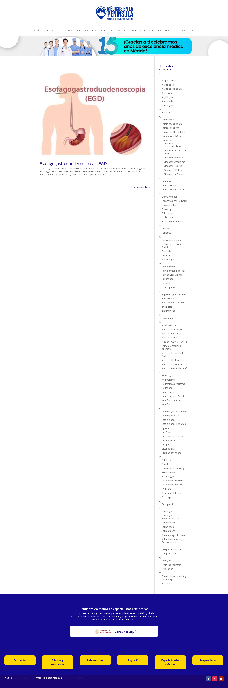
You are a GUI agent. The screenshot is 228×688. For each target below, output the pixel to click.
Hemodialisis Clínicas (172, 274)
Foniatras (166, 232)
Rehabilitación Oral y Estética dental (172, 541)
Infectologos (168, 298)
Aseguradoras (208, 660)
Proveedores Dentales (173, 480)
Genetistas (167, 251)
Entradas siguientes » (139, 186)
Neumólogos (168, 379)
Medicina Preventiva (172, 364)
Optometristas (169, 428)
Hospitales (167, 283)
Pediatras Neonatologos (174, 468)
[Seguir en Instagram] (214, 678)
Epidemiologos (169, 217)
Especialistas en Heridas (174, 221)
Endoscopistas (169, 209)
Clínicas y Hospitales (57, 662)
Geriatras (166, 255)
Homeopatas (168, 287)
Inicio (37, 30)
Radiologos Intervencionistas (170, 517)
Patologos (167, 460)
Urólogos (166, 560)
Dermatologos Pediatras (174, 189)
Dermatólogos (169, 185)
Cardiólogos (168, 119)
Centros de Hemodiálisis (174, 132)
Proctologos (168, 476)
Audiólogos (167, 105)
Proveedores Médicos (173, 484)
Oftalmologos (169, 419)
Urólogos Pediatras (171, 564)
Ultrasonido (167, 568)
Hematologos (168, 266)
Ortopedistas (168, 444)
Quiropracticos (169, 504)
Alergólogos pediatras (173, 88)
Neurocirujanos (169, 392)
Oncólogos (167, 432)
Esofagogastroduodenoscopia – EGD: (74, 163)
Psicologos (167, 497)
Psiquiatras (167, 488)
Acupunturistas (169, 80)
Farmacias (20, 660)
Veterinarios (168, 583)
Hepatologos (168, 278)
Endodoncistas (169, 204)
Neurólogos (168, 387)
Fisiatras (166, 228)
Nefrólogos (167, 375)
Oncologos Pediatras (172, 436)
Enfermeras (167, 213)
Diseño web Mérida (24, 677)
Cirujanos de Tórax (173, 174)
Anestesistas (168, 101)
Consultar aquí (125, 632)
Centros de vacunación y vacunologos (174, 578)
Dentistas (166, 181)
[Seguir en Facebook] (208, 678)
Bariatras (166, 112)
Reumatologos (169, 530)
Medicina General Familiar (175, 341)
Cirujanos (166, 140)
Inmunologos (168, 310)
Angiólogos (167, 97)
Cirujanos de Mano (173, 157)
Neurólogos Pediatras (173, 400)
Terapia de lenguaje (171, 549)
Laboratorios (168, 317)
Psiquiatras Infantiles (172, 493)
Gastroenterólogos (171, 239)
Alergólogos (168, 84)
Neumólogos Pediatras (173, 383)
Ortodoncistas (169, 440)
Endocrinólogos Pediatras (174, 200)
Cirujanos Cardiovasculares (172, 145)
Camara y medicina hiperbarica (171, 347)
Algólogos (167, 92)
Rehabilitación (169, 522)
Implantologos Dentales (174, 294)
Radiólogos (167, 511)
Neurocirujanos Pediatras (174, 396)
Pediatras (166, 464)
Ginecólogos (168, 259)
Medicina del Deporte (172, 333)
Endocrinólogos (169, 196)
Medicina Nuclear (170, 360)
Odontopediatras (170, 415)
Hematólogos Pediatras (174, 270)
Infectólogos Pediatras (173, 302)
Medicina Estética (170, 337)
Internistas (167, 306)
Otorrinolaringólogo (171, 452)
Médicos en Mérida (74, 677)
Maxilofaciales (169, 325)
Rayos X (133, 660)
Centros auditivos (170, 127)
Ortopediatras (169, 448)
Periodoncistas (169, 472)
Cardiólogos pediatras (173, 123)
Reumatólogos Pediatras (174, 535)
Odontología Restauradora (175, 411)
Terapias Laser (169, 553)
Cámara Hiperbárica (171, 136)
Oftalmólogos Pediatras (174, 423)
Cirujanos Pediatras (173, 165)
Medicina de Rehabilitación (175, 368)
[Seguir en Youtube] (221, 678)
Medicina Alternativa (172, 329)
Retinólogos (168, 526)
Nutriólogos (168, 404)
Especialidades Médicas (170, 662)
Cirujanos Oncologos (174, 161)
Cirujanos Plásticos (173, 170)
